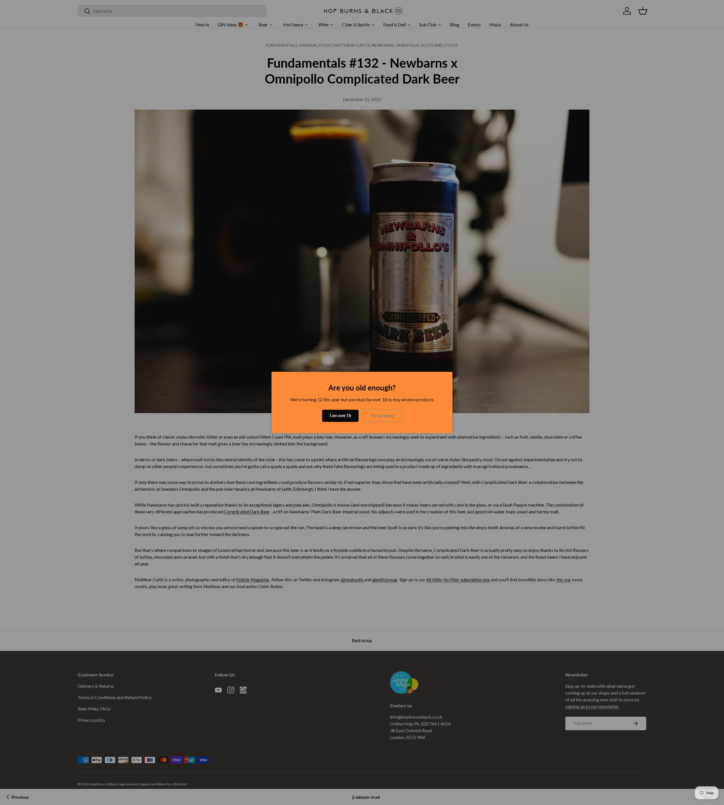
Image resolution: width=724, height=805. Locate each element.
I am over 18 (340, 415)
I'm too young (383, 415)
